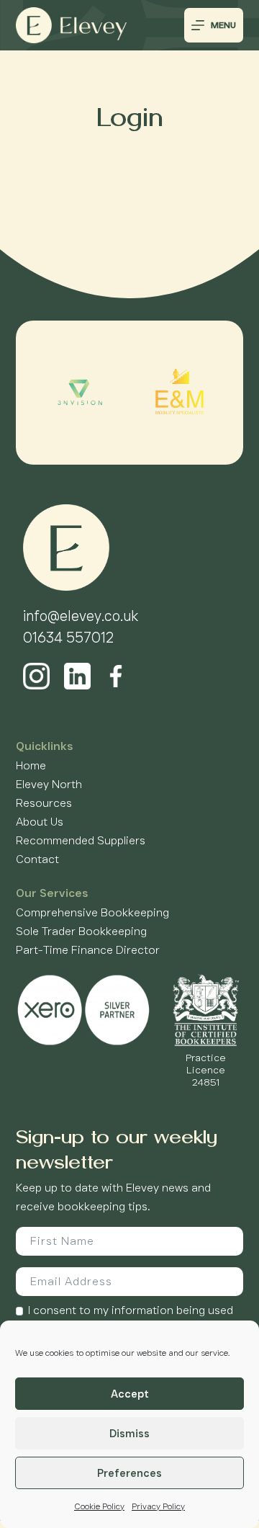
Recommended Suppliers (80, 840)
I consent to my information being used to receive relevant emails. (130, 1318)
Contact (37, 859)
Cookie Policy (99, 1506)
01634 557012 (68, 637)
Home (31, 765)
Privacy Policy (158, 1506)
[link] (80, 392)
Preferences (129, 1473)
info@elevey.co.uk (81, 616)
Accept (130, 1394)
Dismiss (129, 1433)
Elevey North (49, 784)
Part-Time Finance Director (88, 950)
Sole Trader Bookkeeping (81, 931)
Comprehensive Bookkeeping (92, 912)
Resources (44, 803)
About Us (39, 821)
